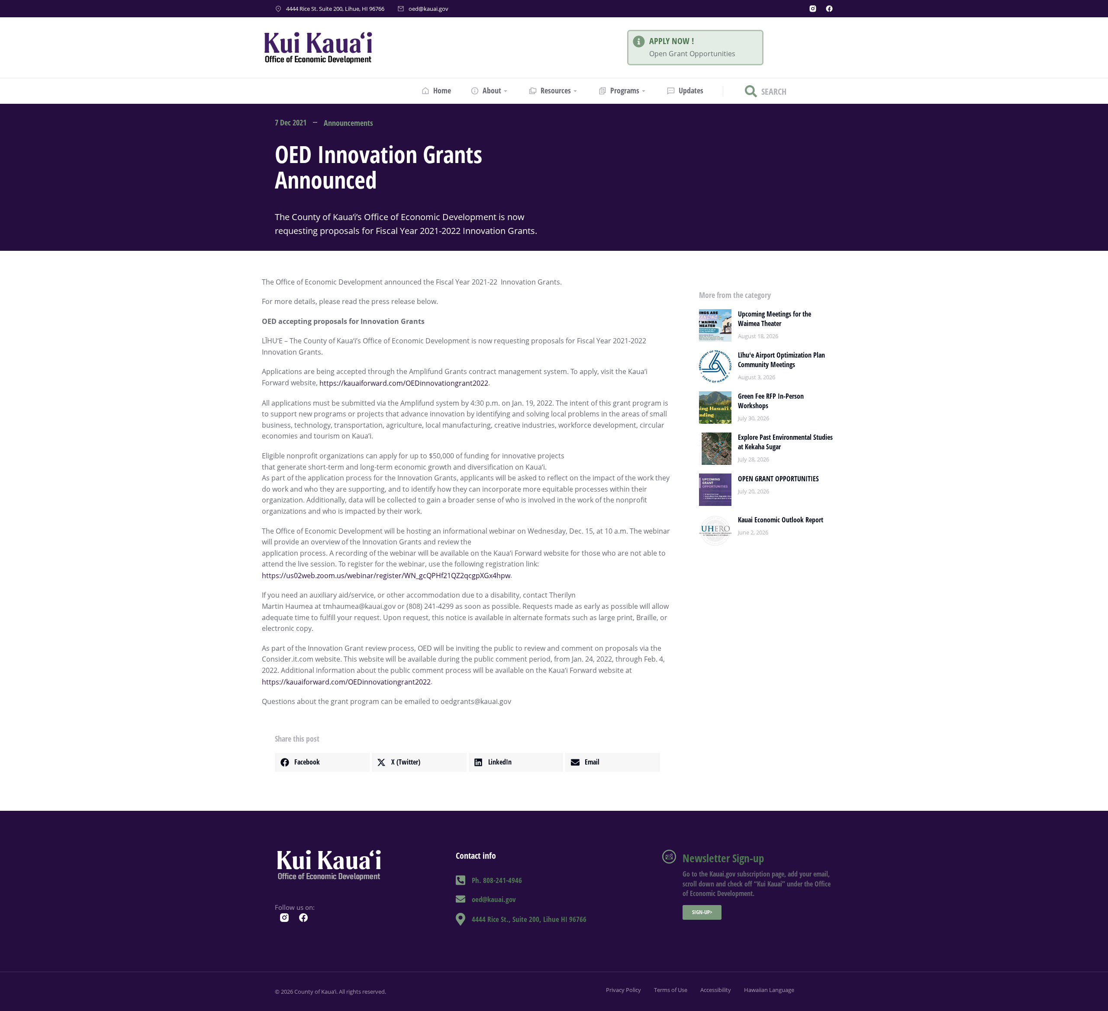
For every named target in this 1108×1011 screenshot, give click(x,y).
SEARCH (773, 91)
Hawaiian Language (769, 990)
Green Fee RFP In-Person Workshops (771, 400)
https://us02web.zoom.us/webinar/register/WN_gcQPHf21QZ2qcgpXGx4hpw (386, 575)
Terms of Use (670, 990)
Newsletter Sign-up (723, 858)
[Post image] (715, 325)
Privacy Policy (623, 990)
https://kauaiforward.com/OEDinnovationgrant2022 (403, 383)
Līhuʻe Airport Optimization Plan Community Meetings (781, 359)
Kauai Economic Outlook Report (780, 520)
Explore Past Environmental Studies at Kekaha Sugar (785, 441)
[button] (322, 762)
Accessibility (715, 990)
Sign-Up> (702, 912)
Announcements (348, 123)
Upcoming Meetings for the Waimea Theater (774, 318)
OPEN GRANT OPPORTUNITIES (778, 478)
